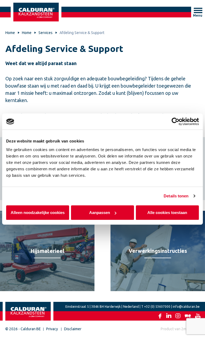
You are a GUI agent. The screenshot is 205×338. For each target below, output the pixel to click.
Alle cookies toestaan (167, 212)
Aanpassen (99, 212)
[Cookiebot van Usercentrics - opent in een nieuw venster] (175, 122)
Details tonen (176, 196)
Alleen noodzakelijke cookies (38, 212)
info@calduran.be (186, 306)
